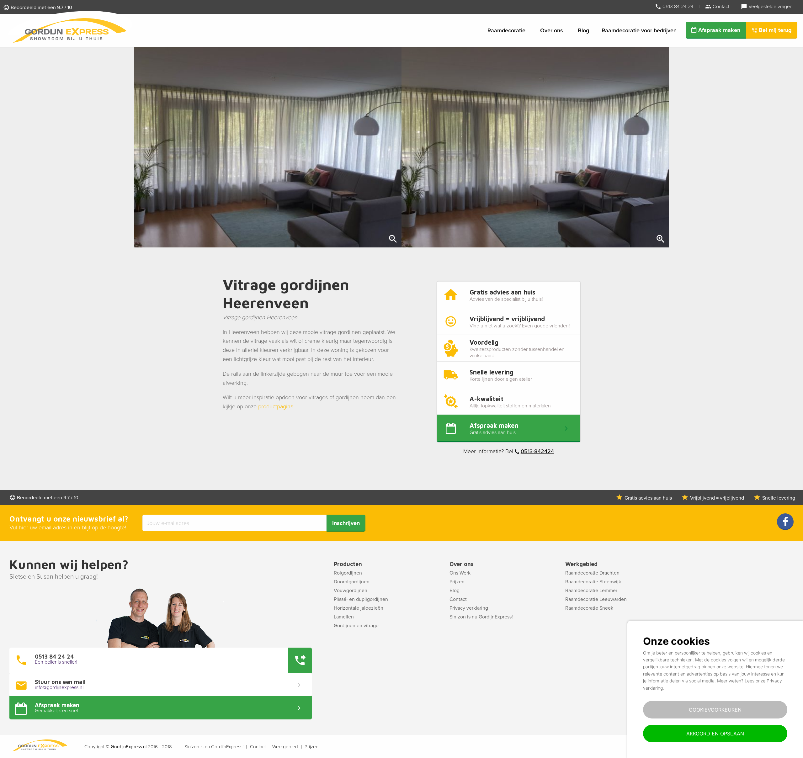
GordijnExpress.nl (128, 747)
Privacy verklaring (468, 608)
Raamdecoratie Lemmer (591, 590)
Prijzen (457, 582)
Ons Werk (460, 573)
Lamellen (344, 617)
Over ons (551, 30)
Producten (348, 564)
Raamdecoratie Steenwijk (593, 582)
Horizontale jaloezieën (358, 608)
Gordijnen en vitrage (356, 626)
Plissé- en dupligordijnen (361, 599)
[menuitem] (507, 30)
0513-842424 (537, 451)
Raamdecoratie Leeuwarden (596, 599)
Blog (583, 30)
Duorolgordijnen (352, 582)
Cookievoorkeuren (715, 710)
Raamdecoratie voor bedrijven (639, 30)
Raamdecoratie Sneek (589, 608)
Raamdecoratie (506, 30)
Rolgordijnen (348, 573)
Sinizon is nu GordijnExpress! (481, 617)
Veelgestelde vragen (770, 6)
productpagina (275, 406)
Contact (720, 6)
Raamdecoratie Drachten (592, 573)
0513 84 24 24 (677, 6)
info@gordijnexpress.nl (59, 687)
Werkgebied (581, 564)
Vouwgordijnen (350, 590)
